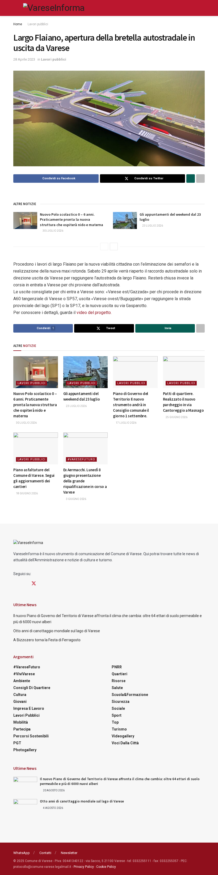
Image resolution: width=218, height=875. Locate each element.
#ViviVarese (24, 674)
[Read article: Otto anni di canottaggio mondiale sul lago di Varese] (25, 807)
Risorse (118, 681)
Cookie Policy (106, 867)
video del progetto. (94, 312)
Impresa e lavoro (28, 708)
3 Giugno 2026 (75, 499)
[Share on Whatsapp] (190, 178)
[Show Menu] (15, 8)
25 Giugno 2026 (176, 417)
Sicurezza (120, 701)
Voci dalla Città (125, 743)
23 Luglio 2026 (152, 225)
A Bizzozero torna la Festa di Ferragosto (47, 640)
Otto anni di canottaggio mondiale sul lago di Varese (56, 631)
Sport (116, 715)
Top (115, 722)
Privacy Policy (84, 867)
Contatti (45, 853)
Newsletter (69, 853)
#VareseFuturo (81, 459)
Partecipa (22, 729)
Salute (117, 688)
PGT (17, 743)
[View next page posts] (114, 246)
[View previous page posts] (104, 246)
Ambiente (21, 681)
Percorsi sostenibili (31, 736)
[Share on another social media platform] (200, 178)
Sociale (118, 708)
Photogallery (24, 750)
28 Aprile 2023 (24, 59)
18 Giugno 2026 (26, 493)
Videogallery (123, 736)
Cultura (19, 695)
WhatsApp (21, 853)
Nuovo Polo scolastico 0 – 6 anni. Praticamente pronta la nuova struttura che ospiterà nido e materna (71, 219)
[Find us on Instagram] (24, 584)
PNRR (117, 667)
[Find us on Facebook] (15, 584)
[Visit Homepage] (54, 8)
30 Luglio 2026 (52, 230)
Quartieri (119, 674)
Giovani (20, 701)
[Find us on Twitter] (33, 583)
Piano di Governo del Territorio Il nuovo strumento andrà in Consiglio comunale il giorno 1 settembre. (131, 404)
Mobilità (20, 722)
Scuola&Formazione (130, 695)
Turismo (119, 729)
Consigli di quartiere (31, 688)
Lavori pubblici (38, 24)
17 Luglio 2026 (125, 422)
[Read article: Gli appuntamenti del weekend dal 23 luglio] (125, 220)
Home (17, 24)
